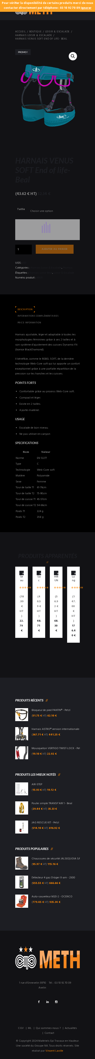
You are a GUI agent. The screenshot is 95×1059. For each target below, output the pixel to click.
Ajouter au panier (55, 249)
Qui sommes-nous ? (48, 1028)
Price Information (29, 322)
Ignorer (86, 8)
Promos (67, 268)
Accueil (20, 32)
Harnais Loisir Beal (40, 273)
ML (30, 1028)
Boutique (35, 32)
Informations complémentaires (38, 316)
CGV (21, 1028)
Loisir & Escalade (57, 32)
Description (25, 309)
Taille (21, 209)
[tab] (25, 309)
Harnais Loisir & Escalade (33, 35)
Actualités (71, 1028)
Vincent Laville (54, 1051)
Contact (49, 1033)
